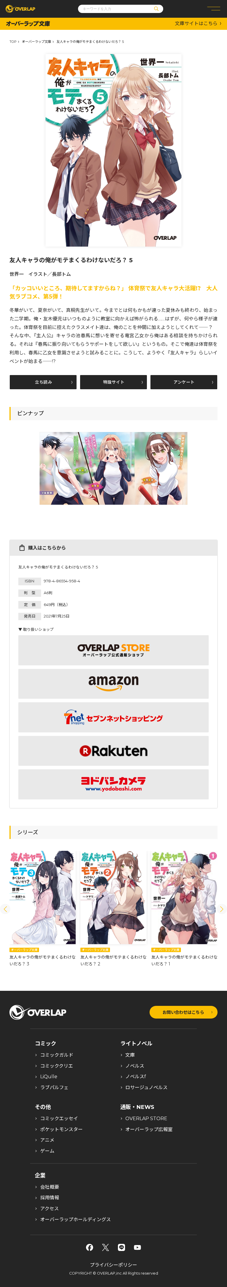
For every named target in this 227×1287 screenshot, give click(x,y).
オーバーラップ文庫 (36, 41)
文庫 (130, 1055)
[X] (105, 1247)
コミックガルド (56, 1055)
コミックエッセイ (59, 1118)
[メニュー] (213, 9)
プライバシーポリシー (113, 1265)
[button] (5, 909)
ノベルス (134, 1066)
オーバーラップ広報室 (149, 1129)
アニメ (47, 1140)
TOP (13, 41)
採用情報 (49, 1197)
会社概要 (49, 1187)
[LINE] (121, 1247)
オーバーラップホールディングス (75, 1219)
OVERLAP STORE (146, 1118)
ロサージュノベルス (146, 1087)
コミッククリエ (56, 1066)
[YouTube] (137, 1247)
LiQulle (48, 1076)
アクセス (49, 1208)
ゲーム (47, 1151)
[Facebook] (89, 1247)
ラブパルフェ (54, 1087)
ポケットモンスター (61, 1129)
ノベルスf (135, 1076)
